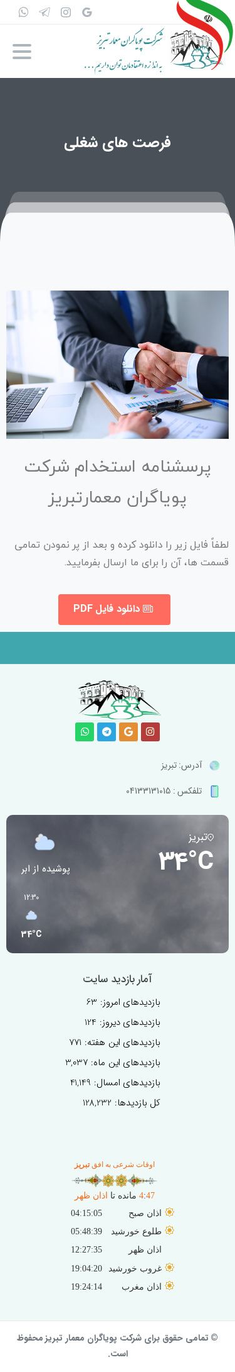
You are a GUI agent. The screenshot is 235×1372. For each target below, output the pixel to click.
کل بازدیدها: (136, 1102)
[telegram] (44, 12)
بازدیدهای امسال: (126, 1082)
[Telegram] (106, 731)
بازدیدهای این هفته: (121, 1042)
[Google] (87, 12)
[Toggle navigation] (21, 51)
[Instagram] (150, 731)
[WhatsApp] (23, 12)
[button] (27, 917)
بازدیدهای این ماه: (124, 1062)
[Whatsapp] (84, 731)
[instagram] (65, 12)
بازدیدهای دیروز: (129, 1022)
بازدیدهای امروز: (129, 1002)
